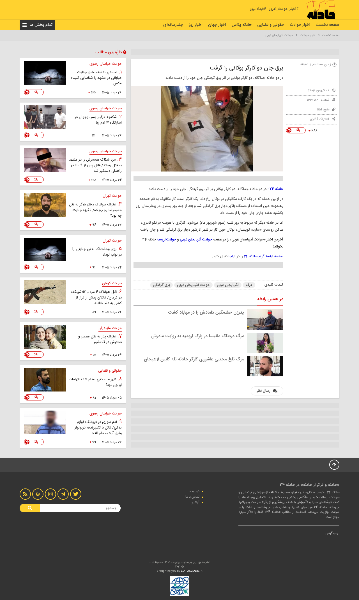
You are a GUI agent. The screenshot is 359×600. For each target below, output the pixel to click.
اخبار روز (195, 24)
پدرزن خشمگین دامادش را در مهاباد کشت (206, 312)
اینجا (232, 256)
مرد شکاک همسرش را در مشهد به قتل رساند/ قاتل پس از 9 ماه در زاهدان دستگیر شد (95, 165)
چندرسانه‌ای (173, 24)
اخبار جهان (217, 24)
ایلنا (319, 109)
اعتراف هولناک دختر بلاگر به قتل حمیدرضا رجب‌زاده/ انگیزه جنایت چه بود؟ (95, 210)
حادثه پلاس (242, 24)
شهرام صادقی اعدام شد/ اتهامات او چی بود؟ (95, 382)
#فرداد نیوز (258, 9)
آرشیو (195, 502)
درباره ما (194, 491)
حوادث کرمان (112, 283)
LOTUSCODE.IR (191, 571)
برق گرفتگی (161, 285)
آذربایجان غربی (228, 285)
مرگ (249, 285)
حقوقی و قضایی (270, 24)
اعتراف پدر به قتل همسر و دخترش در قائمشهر (100, 339)
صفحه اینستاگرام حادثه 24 (263, 256)
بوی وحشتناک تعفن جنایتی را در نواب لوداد (97, 252)
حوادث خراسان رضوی (105, 64)
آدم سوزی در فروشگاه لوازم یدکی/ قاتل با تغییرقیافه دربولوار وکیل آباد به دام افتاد (98, 427)
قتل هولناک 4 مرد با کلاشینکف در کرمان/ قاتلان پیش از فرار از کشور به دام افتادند (96, 297)
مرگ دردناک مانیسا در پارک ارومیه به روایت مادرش (197, 336)
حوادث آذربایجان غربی (279, 35)
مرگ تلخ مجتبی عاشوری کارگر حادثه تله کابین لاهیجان (194, 359)
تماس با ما (192, 497)
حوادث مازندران (110, 328)
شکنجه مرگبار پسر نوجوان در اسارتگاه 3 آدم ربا (98, 120)
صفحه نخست (327, 24)
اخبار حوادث (300, 24)
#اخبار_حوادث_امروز (284, 9)
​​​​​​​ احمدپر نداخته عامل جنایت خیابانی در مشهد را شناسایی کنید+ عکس (96, 78)
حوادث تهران (112, 196)
